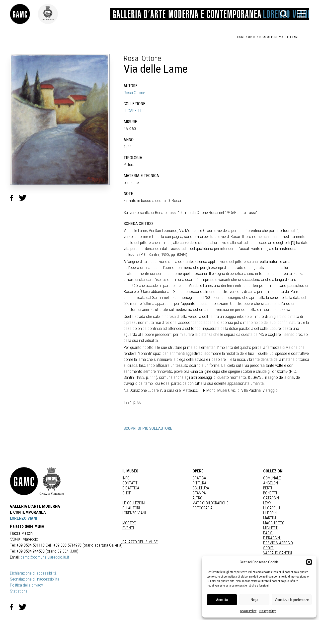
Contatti (130, 483)
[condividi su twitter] (24, 198)
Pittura (199, 483)
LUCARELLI (132, 110)
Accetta (222, 600)
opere (252, 37)
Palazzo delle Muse (140, 542)
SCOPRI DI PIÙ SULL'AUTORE (148, 428)
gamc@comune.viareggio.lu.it (44, 557)
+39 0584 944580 (30, 551)
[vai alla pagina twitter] (24, 607)
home (241, 37)
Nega (254, 600)
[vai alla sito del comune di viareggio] (52, 481)
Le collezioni (133, 503)
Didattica (130, 488)
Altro (197, 498)
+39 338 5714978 (67, 545)
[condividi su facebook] (14, 198)
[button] (309, 562)
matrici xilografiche (210, 503)
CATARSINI (271, 498)
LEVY (267, 503)
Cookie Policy (248, 611)
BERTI (267, 488)
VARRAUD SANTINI (277, 553)
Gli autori (131, 508)
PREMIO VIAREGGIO (278, 543)
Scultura (200, 488)
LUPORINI (270, 513)
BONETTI (270, 493)
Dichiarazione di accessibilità (33, 573)
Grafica (199, 478)
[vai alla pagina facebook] (14, 607)
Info (126, 478)
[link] (24, 14)
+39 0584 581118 (30, 545)
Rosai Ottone (134, 92)
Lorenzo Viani (134, 513)
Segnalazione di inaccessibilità (34, 579)
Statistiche (18, 591)
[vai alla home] (24, 481)
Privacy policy (267, 611)
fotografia (202, 508)
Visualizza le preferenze (292, 600)
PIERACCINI (272, 538)
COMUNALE (272, 478)
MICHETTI (270, 528)
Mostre (129, 523)
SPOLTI (268, 548)
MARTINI (269, 518)
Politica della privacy (26, 585)
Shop (126, 493)
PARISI (268, 533)
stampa (199, 493)
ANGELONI (271, 483)
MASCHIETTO (273, 523)
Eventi (128, 528)
